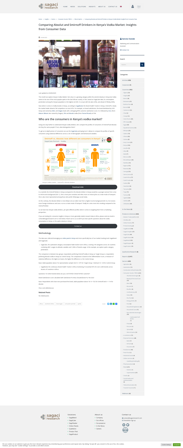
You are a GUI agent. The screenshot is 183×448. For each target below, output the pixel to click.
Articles (124, 80)
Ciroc (109, 111)
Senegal (125, 171)
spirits (79, 304)
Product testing (127, 226)
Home (65, 6)
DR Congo (126, 122)
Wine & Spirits (131, 332)
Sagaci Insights (127, 231)
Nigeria (125, 166)
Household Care (131, 309)
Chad (124, 113)
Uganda (125, 198)
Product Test (73, 431)
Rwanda (125, 168)
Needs (72, 6)
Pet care (129, 326)
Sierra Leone (127, 174)
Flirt (65, 113)
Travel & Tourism (128, 388)
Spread (129, 329)
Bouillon (129, 289)
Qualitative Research (129, 252)
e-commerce (127, 335)
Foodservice (126, 350)
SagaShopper (127, 243)
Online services (127, 358)
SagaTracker (127, 246)
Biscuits (129, 286)
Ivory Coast (126, 142)
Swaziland (126, 186)
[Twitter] (127, 425)
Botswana (126, 101)
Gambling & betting (132, 361)
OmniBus (126, 220)
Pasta (128, 323)
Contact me (125, 50)
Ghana (125, 136)
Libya (124, 151)
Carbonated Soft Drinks (135, 318)
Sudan (125, 183)
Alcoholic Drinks (49, 304)
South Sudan (127, 180)
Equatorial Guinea (128, 128)
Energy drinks (131, 301)
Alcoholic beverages (132, 276)
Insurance (130, 347)
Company (99, 417)
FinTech (129, 344)
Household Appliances (133, 307)
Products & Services (128, 214)
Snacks (125, 375)
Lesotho (125, 148)
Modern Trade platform (130, 217)
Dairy (128, 295)
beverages (59, 304)
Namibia (125, 163)
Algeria (125, 92)
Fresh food (126, 352)
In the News (126, 209)
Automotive (126, 267)
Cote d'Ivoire (127, 119)
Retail (125, 367)
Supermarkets (131, 372)
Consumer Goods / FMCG (130, 273)
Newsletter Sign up (130, 420)
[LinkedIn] (124, 425)
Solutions (82, 6)
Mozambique (127, 160)
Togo (124, 192)
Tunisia (125, 195)
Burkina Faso (127, 104)
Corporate (125, 85)
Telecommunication (129, 385)
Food (128, 304)
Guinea (125, 139)
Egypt (125, 125)
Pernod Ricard (86, 113)
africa (41, 304)
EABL (53, 111)
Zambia (125, 201)
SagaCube (74, 131)
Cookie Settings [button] (166, 445)
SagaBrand (79, 106)
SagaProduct (127, 237)
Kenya (125, 145)
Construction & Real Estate (131, 270)
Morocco (125, 157)
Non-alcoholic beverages (134, 312)
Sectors (124, 261)
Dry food (129, 298)
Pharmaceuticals (128, 364)
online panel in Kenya (68, 238)
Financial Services (128, 338)
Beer (128, 283)
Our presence (100, 423)
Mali (124, 154)
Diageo (60, 111)
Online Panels (127, 223)
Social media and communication (128, 379)
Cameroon (126, 110)
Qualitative (72, 429)
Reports (125, 256)
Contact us (112, 6)
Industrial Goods (128, 355)
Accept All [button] (176, 445)
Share (104, 304)
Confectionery (131, 292)
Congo (125, 116)
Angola (125, 95)
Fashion (129, 370)
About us (101, 6)
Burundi (125, 107)
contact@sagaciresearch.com (133, 418)
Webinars (125, 393)
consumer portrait (70, 304)
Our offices (100, 420)
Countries (125, 90)
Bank (128, 341)
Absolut (71, 113)
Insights (92, 6)
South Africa (126, 177)
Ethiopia (125, 130)
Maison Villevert (43, 113)
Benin (125, 98)
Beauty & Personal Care (134, 278)
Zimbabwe (126, 203)
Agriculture (126, 264)
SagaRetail (126, 240)
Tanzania (126, 189)
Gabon (125, 133)
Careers (98, 429)
